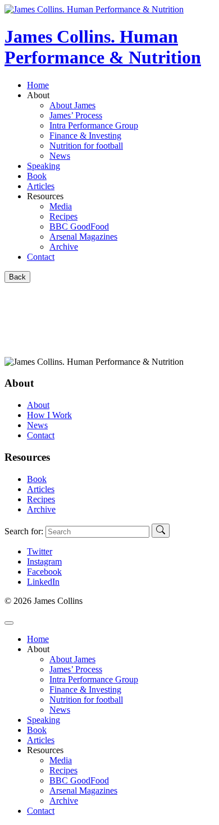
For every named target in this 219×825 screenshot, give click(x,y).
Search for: (23, 531)
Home (38, 85)
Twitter (39, 551)
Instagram (44, 561)
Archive (41, 509)
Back (17, 277)
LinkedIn (43, 581)
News (37, 425)
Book (37, 176)
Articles (40, 186)
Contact (40, 257)
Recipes (41, 499)
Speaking (43, 166)
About (38, 405)
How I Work (49, 415)
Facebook (44, 571)
